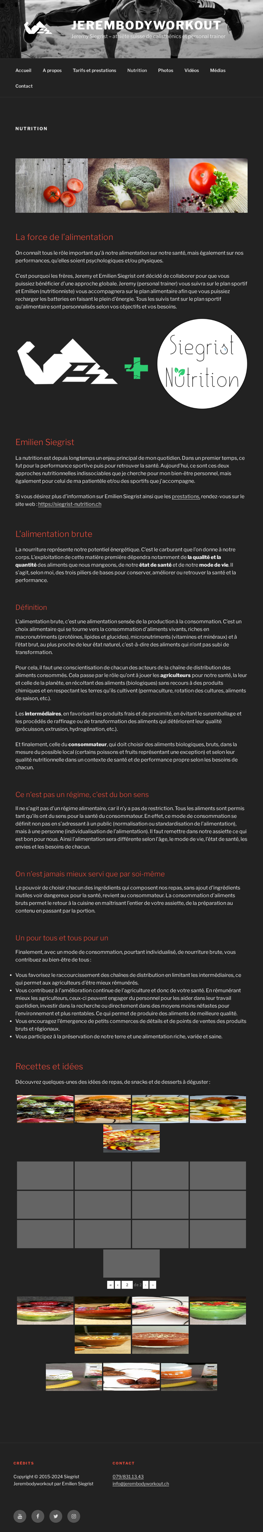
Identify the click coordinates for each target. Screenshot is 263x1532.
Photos (165, 70)
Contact (24, 86)
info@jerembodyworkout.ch (141, 1483)
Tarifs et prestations (94, 70)
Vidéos (191, 70)
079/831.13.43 (128, 1476)
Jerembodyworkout (146, 25)
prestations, (186, 496)
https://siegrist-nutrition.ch (69, 504)
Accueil (23, 70)
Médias (217, 70)
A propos (52, 70)
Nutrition (137, 70)
